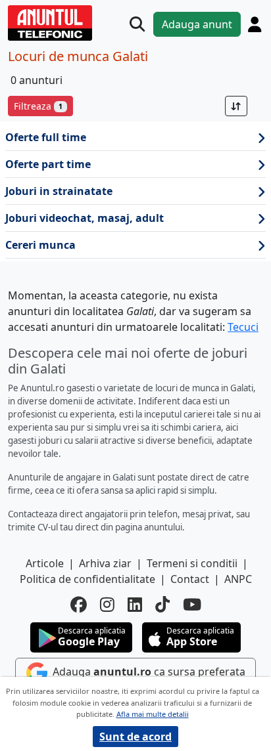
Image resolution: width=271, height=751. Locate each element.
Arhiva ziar (105, 563)
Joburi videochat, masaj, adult (84, 218)
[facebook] (78, 604)
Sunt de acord (135, 736)
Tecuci (243, 327)
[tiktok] (162, 604)
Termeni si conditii (192, 563)
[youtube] (192, 604)
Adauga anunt (197, 24)
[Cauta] (137, 24)
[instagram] (107, 604)
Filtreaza (38, 106)
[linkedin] (135, 604)
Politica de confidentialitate (87, 579)
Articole (45, 563)
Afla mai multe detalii (152, 714)
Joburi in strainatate (58, 191)
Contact (189, 579)
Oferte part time (48, 164)
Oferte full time (45, 137)
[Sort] (236, 106)
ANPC (238, 579)
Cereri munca (40, 245)
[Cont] (254, 24)
